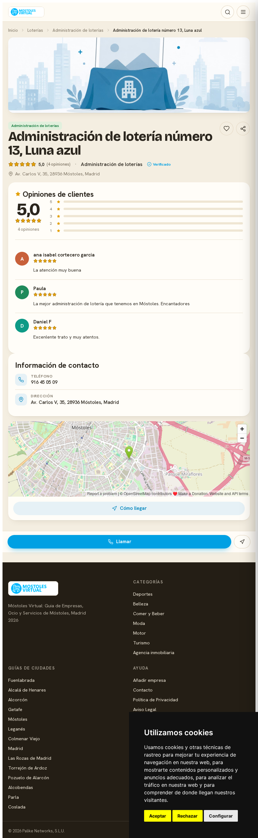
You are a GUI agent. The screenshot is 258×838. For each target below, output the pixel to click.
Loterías (35, 30)
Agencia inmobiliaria (153, 652)
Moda (139, 623)
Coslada (16, 807)
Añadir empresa (149, 680)
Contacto (143, 690)
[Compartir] (243, 128)
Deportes (143, 594)
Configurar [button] (221, 816)
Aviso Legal (144, 709)
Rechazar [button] (187, 816)
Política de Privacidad (155, 700)
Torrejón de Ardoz (27, 768)
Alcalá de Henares (27, 690)
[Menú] (243, 12)
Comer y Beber (149, 613)
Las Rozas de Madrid (29, 758)
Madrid (15, 748)
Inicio (13, 30)
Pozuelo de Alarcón (28, 777)
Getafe (15, 709)
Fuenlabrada (21, 680)
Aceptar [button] (157, 816)
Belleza (140, 604)
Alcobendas (20, 787)
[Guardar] (226, 128)
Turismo (141, 643)
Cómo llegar (133, 508)
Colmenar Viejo (24, 739)
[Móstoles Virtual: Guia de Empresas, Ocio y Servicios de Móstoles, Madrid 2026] (26, 12)
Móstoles (17, 719)
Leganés (16, 729)
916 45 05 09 (44, 382)
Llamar (123, 541)
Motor (139, 633)
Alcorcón (17, 700)
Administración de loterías (78, 30)
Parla (13, 797)
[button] (129, 75)
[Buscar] (227, 12)
